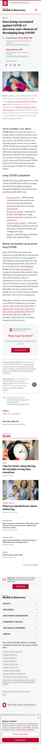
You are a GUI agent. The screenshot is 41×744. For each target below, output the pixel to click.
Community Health (13, 622)
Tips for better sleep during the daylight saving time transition (19, 469)
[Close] (38, 718)
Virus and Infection (14, 414)
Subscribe (20, 586)
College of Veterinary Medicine (14, 674)
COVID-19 (21, 397)
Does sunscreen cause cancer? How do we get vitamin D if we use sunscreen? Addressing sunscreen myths (20, 525)
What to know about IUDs (13, 555)
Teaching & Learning (14, 628)
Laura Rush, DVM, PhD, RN (19, 38)
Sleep (4, 463)
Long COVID (25, 400)
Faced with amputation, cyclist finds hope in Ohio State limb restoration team (20, 541)
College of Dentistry (10, 655)
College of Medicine (10, 658)
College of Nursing (9, 661)
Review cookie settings (20, 734)
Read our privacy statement (25, 730)
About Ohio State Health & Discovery (16, 691)
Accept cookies (20, 740)
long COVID (18, 181)
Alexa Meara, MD (14, 49)
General (10, 235)
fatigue (25, 235)
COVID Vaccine (12, 397)
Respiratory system (15, 212)
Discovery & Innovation (15, 616)
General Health (8, 503)
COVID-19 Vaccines (13, 400)
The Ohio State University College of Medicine (15, 388)
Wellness (8, 609)
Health (5, 18)
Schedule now (20, 350)
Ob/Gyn (5, 552)
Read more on (30, 565)
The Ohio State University (12, 651)
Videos (6, 634)
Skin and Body (7, 521)
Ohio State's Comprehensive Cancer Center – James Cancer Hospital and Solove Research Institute (19, 682)
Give (4, 694)
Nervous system (13, 198)
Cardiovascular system (16, 223)
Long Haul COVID (13, 402)
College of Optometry (10, 664)
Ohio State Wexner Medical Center (17, 44)
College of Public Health (11, 670)
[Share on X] (10, 65)
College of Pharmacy (10, 667)
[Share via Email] (19, 65)
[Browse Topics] (36, 10)
